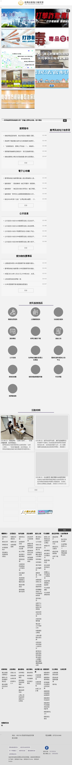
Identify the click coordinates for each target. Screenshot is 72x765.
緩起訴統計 (55, 538)
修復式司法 (47, 546)
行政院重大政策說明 (38, 677)
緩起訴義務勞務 (55, 552)
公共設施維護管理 (38, 585)
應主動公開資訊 (38, 538)
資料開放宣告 (12, 754)
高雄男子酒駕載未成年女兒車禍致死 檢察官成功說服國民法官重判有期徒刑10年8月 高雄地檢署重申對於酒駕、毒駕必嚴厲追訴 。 (20, 141)
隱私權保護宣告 (13, 747)
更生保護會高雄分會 (47, 567)
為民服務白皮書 (22, 547)
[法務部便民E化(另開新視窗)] (18, 18)
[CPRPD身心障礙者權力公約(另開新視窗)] (28, 505)
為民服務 (21, 533)
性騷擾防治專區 (38, 631)
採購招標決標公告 (38, 581)
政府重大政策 (38, 671)
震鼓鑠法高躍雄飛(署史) (5, 554)
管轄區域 (5, 544)
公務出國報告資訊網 (38, 637)
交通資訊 (13, 533)
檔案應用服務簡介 (47, 673)
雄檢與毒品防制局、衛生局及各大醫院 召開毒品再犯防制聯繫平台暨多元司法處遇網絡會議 (20, 135)
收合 (64, 530)
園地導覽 (30, 672)
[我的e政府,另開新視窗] (46, 748)
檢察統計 (30, 675)
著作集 (54, 684)
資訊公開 (38, 533)
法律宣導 (13, 678)
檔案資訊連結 (47, 717)
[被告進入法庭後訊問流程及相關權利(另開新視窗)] (18, 79)
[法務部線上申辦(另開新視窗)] (11, 512)
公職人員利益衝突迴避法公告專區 (21, 698)
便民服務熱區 (36, 303)
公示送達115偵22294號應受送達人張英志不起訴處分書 (20, 236)
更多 (25, 163)
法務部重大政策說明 (38, 684)
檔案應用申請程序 (47, 699)
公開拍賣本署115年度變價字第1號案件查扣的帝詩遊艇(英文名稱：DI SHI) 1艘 (20, 263)
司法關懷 (47, 533)
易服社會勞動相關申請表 (64, 553)
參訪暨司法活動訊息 (47, 555)
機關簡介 (5, 533)
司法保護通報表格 (47, 593)
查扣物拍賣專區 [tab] (24, 256)
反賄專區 (13, 669)
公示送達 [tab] (24, 213)
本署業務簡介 (5, 548)
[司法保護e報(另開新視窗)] (18, 99)
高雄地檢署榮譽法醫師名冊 (22, 580)
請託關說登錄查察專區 (21, 682)
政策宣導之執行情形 (38, 614)
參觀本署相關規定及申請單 (30, 545)
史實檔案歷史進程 (55, 673)
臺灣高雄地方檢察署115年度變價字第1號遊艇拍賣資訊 (20, 268)
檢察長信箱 (22, 538)
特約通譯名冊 (22, 574)
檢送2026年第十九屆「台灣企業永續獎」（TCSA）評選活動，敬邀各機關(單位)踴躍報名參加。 (20, 199)
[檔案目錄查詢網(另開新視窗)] (11, 519)
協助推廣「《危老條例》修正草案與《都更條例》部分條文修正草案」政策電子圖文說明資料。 (20, 183)
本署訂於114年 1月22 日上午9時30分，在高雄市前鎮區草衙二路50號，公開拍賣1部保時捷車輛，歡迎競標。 (20, 274)
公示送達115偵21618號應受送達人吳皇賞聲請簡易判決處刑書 (20, 226)
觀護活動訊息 (47, 561)
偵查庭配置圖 (13, 545)
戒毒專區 (4, 669)
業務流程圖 (22, 560)
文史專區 (55, 669)
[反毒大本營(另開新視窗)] (52, 38)
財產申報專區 (21, 676)
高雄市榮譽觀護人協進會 (47, 583)
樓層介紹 (13, 542)
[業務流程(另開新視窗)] (18, 58)
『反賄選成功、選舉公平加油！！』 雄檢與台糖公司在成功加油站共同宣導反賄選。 (20, 146)
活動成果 (13, 675)
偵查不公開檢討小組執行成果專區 (38, 606)
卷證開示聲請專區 (22, 555)
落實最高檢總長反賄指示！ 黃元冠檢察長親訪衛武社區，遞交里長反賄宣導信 (20, 151)
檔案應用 (46, 669)
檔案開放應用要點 (47, 678)
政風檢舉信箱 (22, 542)
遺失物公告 (38, 599)
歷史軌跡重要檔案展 (55, 679)
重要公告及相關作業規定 (5, 679)
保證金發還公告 (38, 548)
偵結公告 (38, 544)
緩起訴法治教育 (55, 547)
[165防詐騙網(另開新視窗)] (28, 499)
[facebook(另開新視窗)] (50, 748)
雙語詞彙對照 (22, 585)
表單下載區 (55, 557)
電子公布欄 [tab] (24, 171)
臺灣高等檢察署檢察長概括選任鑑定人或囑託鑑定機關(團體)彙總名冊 (39, 658)
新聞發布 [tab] (24, 128)
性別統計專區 (30, 682)
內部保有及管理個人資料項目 (38, 645)
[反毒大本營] (11, 499)
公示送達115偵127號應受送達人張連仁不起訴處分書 (20, 231)
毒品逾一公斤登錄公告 (38, 626)
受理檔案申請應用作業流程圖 (47, 685)
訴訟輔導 (30, 533)
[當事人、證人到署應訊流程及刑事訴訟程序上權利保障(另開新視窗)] (52, 58)
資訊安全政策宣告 (25, 747)
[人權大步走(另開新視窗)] (28, 512)
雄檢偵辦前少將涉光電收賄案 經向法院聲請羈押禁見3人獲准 (20, 157)
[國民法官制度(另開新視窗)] (52, 79)
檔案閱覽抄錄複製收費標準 (47, 693)
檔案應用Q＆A (47, 712)
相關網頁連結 (5, 724)
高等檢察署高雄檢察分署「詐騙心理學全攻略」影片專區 (23, 120)
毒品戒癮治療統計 (5, 673)
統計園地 (29, 669)
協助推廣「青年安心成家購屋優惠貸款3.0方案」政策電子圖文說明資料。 (20, 194)
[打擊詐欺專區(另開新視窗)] (52, 18)
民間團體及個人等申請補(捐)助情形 (39, 592)
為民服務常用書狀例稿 (30, 559)
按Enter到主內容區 (7, 1)
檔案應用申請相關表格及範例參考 (47, 706)
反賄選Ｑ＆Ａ (13, 682)
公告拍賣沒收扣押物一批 (13, 279)
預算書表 (38, 559)
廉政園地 (21, 669)
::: (0, 734)
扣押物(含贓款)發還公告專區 (39, 554)
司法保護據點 (47, 588)
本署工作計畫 (38, 689)
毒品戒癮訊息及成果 (5, 686)
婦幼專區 (47, 550)
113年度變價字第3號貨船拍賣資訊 (16, 284)
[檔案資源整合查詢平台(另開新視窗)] (45, 512)
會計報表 (38, 565)
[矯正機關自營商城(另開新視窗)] (45, 505)
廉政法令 (21, 687)
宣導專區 (21, 672)
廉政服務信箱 (31, 750)
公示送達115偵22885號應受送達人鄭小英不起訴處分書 (20, 242)
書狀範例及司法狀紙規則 (30, 552)
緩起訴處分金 (55, 542)
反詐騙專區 (38, 569)
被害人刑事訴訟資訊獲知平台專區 (47, 540)
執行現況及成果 (64, 540)
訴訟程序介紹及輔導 (30, 539)
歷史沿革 (5, 542)
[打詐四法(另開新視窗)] (18, 38)
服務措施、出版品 (38, 575)
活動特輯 (36, 410)
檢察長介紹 (5, 538)
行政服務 (30, 678)
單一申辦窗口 (12, 750)
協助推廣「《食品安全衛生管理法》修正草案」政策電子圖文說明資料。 (20, 189)
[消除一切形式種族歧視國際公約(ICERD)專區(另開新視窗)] (11, 505)
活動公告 (13, 672)
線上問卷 (22, 551)
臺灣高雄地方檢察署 (60, 130)
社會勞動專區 (64, 535)
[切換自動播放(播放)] (68, 10)
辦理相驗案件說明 (22, 590)
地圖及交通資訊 (13, 538)
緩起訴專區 (55, 533)
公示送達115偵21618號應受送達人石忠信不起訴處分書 (20, 221)
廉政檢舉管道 (21, 691)
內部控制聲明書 (38, 620)
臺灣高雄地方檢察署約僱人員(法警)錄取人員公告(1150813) (20, 178)
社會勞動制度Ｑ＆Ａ (64, 546)
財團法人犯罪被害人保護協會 (47, 575)
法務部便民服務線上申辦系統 (22, 567)
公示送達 (38, 542)
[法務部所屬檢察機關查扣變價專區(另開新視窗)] (45, 499)
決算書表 (38, 562)
